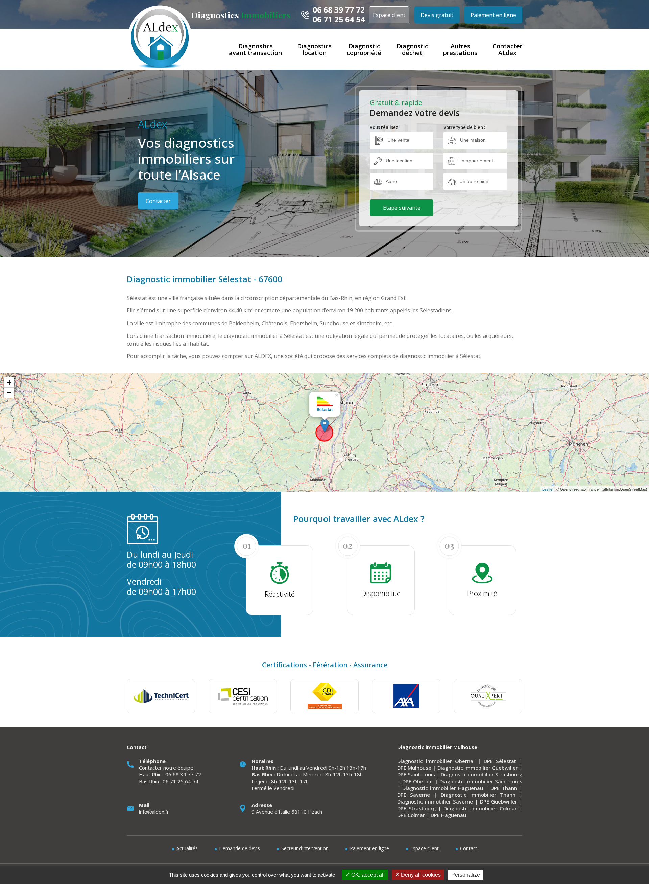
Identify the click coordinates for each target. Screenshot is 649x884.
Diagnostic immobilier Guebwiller (477, 767)
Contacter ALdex (507, 49)
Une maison (473, 140)
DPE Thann (503, 788)
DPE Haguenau (448, 815)
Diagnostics (241, 14)
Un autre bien (473, 181)
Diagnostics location (314, 49)
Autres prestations (460, 49)
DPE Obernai (417, 781)
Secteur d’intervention (305, 848)
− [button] (9, 392)
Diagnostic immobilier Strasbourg (481, 774)
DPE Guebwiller (498, 801)
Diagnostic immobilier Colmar (480, 808)
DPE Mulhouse (414, 767)
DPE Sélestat (500, 761)
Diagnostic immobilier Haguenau (442, 788)
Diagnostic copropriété (364, 49)
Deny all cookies (420, 875)
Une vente (398, 140)
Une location (399, 160)
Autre (391, 181)
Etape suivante (401, 207)
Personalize (465, 875)
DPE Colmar (411, 815)
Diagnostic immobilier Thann (478, 794)
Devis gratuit (436, 15)
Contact (468, 848)
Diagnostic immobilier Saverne (435, 801)
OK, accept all (367, 875)
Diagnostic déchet (412, 49)
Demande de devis (239, 848)
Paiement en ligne (493, 15)
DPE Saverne (413, 794)
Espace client (389, 15)
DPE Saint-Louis (416, 774)
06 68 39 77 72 (339, 10)
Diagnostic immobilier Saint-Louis (480, 781)
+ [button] (9, 382)
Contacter (158, 201)
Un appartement (475, 160)
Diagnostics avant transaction (255, 49)
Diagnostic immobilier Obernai (436, 761)
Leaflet (547, 489)
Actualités (187, 848)
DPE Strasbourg (416, 808)
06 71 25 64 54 (339, 19)
